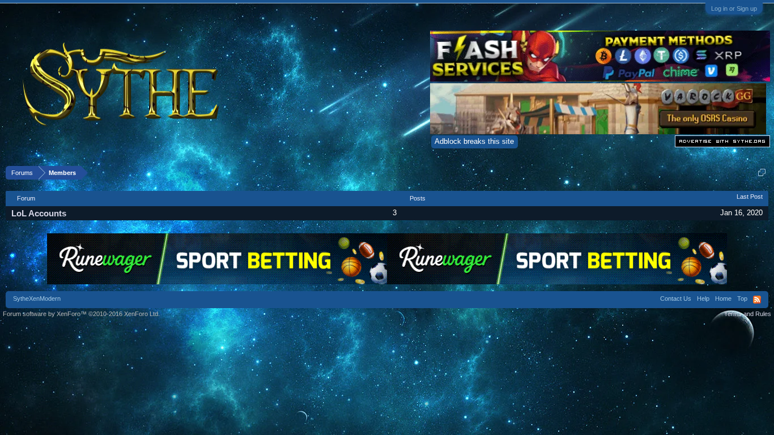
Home (723, 298)
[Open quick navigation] (762, 172)
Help (703, 298)
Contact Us (675, 298)
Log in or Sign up (734, 8)
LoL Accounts (38, 213)
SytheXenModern (37, 298)
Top (742, 298)
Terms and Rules (747, 313)
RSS (757, 300)
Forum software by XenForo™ (81, 313)
